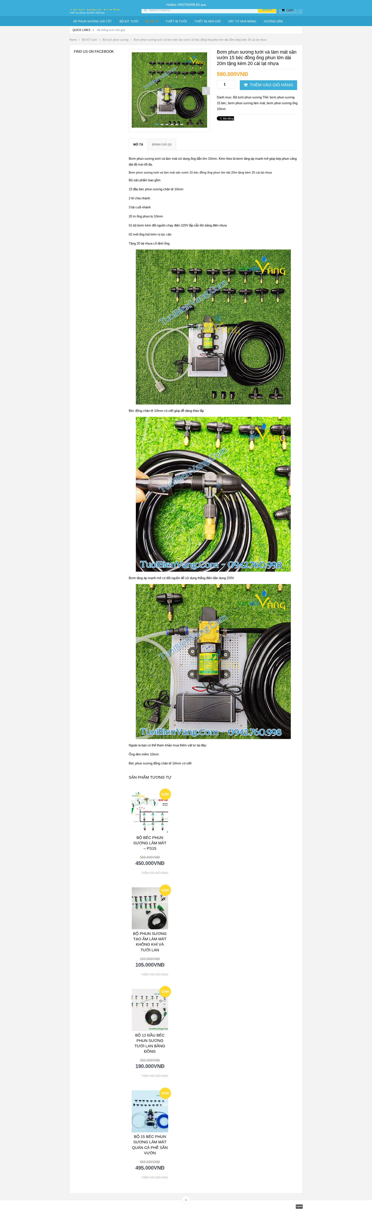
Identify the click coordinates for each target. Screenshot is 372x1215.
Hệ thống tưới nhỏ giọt (111, 30)
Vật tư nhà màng (242, 21)
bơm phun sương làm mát (246, 103)
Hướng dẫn (273, 21)
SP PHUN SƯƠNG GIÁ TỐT (92, 21)
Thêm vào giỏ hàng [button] (154, 872)
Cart (292, 10)
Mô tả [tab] (138, 144)
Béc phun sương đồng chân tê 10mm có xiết (160, 763)
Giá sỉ (153, 21)
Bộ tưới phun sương (115, 39)
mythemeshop (91, 1207)
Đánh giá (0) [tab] (162, 144)
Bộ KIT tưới (128, 21)
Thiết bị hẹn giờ (207, 21)
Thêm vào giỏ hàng (271, 85)
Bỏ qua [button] (201, 4)
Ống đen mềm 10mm (144, 754)
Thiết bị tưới (176, 21)
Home (73, 39)
